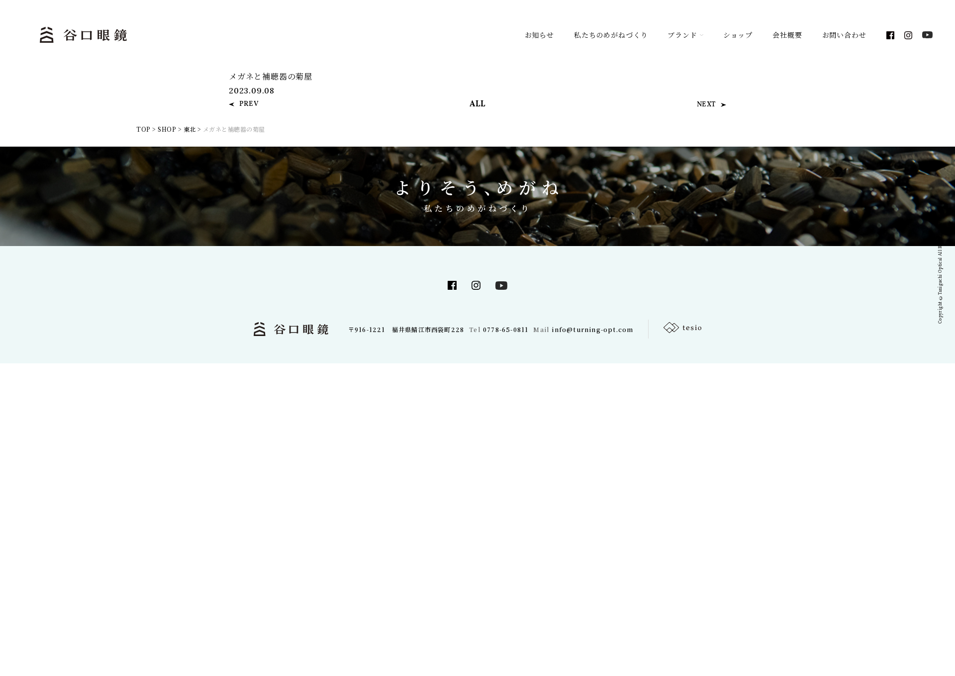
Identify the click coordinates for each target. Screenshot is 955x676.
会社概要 (787, 34)
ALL (478, 104)
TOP (143, 129)
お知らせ (539, 34)
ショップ (738, 34)
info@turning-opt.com (592, 329)
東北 (190, 129)
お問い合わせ (844, 34)
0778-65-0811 (505, 329)
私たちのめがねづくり (611, 34)
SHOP (167, 129)
